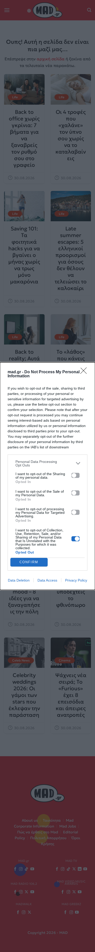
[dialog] (47, 476)
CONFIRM (29, 562)
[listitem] (47, 463)
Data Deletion (19, 580)
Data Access (47, 580)
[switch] (75, 475)
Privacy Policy (76, 580)
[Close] (85, 372)
